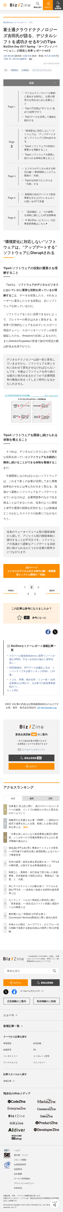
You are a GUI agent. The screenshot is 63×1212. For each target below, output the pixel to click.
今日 (13, 798)
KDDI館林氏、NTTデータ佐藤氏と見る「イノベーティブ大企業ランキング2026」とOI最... (32, 671)
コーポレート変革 (41, 1055)
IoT (6, 70)
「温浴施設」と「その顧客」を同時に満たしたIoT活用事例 (40, 213)
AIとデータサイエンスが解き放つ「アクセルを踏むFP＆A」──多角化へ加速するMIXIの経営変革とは (34, 889)
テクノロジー (39, 1062)
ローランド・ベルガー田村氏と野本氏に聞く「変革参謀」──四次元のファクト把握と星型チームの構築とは (34, 903)
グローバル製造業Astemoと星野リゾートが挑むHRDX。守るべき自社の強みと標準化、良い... (32, 659)
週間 (32, 798)
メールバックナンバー (33, 749)
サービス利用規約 (22, 1178)
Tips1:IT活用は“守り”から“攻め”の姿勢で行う (39, 110)
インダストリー (10, 1055)
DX (34, 1049)
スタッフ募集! (20, 1159)
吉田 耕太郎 (8, 55)
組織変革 (7, 1049)
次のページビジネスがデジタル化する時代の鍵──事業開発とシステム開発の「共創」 (32, 571)
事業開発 (14, 70)
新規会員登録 (32, 757)
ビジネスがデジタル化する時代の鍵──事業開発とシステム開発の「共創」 (40, 172)
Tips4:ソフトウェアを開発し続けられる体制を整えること (39, 156)
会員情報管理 (20, 1164)
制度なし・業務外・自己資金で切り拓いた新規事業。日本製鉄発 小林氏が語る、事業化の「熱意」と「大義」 (34, 875)
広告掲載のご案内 (16, 1001)
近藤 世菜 (27, 55)
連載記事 (7, 1080)
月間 (50, 798)
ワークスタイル (10, 1062)
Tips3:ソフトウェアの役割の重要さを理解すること (39, 147)
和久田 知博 (50, 55)
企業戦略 (25, 70)
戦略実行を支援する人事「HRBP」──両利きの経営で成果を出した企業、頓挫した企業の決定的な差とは (33, 823)
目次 (31, 82)
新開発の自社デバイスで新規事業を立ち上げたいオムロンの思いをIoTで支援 (39, 197)
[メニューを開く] (5, 5)
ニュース (8, 1015)
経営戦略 (37, 1043)
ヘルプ (17, 1150)
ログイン (33, 766)
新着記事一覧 (11, 1026)
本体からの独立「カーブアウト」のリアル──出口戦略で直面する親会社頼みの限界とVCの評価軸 (34, 928)
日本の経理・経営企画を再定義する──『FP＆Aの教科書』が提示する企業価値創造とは (34, 863)
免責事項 (18, 1169)
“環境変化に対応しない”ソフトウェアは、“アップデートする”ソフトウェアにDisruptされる (40, 136)
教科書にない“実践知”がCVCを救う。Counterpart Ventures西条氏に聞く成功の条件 (33, 915)
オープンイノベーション (42, 70)
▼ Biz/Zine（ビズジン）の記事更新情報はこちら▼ (39, 221)
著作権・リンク (21, 1154)
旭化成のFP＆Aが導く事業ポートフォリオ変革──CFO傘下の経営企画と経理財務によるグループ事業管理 (34, 851)
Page (11, 106)
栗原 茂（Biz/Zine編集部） (16, 58)
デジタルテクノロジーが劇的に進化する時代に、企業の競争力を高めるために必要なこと (39, 98)
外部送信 (18, 1187)
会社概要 (18, 1173)
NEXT (52, 590)
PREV (11, 590)
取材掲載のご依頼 (46, 1001)
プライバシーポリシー (24, 1183)
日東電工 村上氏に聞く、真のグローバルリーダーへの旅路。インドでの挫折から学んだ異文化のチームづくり (34, 809)
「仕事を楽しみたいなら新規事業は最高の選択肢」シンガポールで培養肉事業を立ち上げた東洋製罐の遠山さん (33, 837)
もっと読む (13, 690)
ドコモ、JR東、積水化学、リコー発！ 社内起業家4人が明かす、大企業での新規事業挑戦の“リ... (32, 683)
